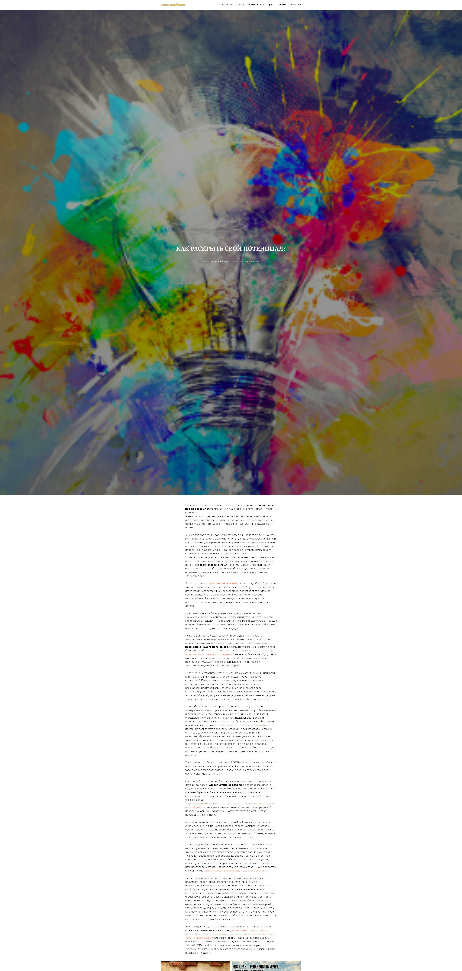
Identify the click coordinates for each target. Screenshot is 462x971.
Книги (282, 5)
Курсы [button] (271, 5)
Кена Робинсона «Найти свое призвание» (242, 725)
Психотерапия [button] (256, 5)
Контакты (295, 5)
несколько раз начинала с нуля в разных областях (234, 870)
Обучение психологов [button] (231, 5)
